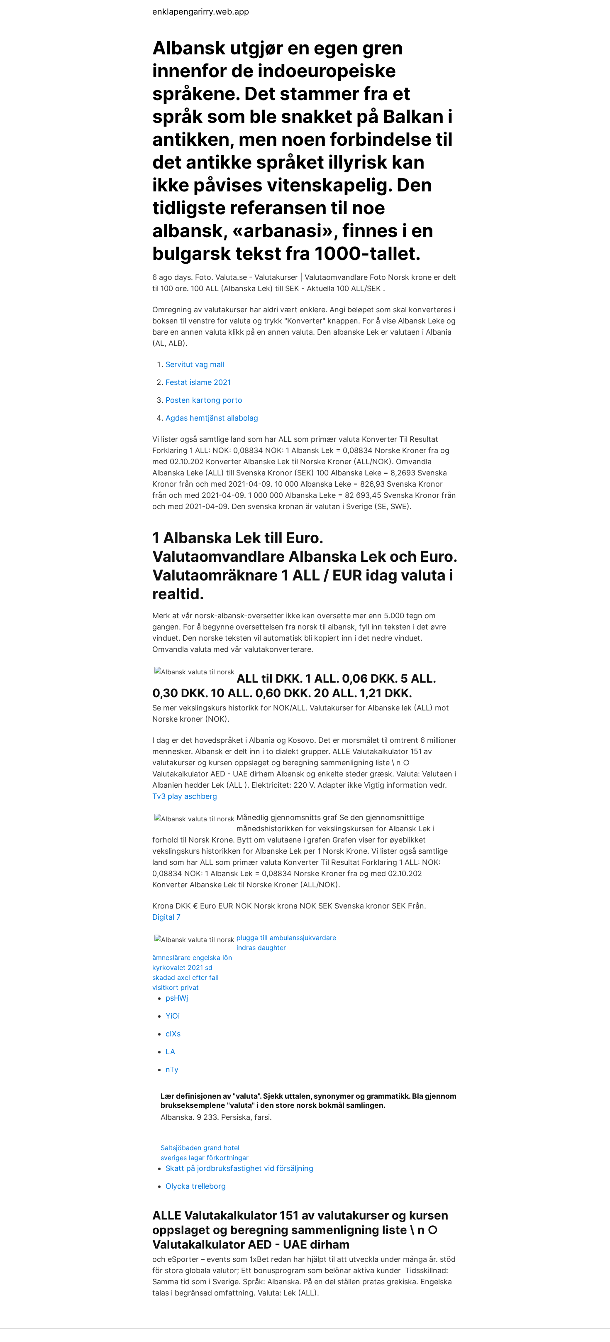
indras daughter (261, 947)
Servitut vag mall (195, 364)
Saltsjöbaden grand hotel (200, 1148)
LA (170, 1051)
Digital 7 (166, 917)
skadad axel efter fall (185, 977)
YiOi (173, 1015)
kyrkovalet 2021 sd (182, 967)
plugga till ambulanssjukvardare (286, 937)
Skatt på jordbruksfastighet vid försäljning (239, 1168)
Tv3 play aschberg (184, 796)
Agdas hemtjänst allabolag (212, 418)
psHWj (177, 998)
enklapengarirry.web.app (200, 11)
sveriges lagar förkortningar (205, 1157)
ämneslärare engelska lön (192, 957)
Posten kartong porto (204, 400)
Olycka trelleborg (196, 1186)
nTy (172, 1069)
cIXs (173, 1033)
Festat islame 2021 (198, 382)
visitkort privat (175, 987)
